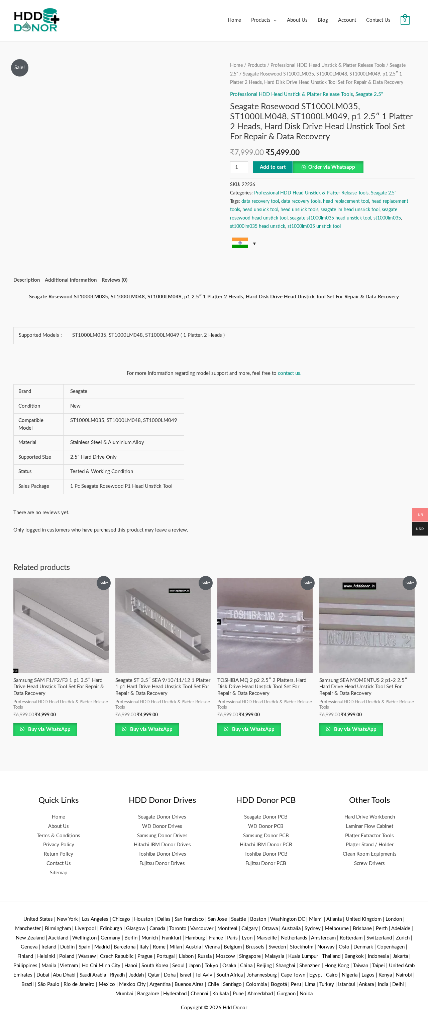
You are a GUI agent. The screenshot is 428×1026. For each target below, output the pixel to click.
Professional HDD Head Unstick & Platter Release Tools (328, 65)
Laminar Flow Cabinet (369, 826)
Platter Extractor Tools (369, 835)
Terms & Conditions (58, 835)
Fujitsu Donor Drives (162, 863)
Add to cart (273, 167)
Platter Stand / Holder (370, 844)
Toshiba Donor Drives (162, 854)
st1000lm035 (387, 218)
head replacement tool (346, 201)
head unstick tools (299, 209)
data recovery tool (260, 201)
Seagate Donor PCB (266, 817)
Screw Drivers (369, 863)
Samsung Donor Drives (162, 835)
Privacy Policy (58, 844)
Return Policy (58, 854)
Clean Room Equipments (370, 854)
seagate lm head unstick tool (350, 209)
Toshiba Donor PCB (266, 854)
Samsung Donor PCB (266, 835)
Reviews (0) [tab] (114, 280)
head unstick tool (260, 209)
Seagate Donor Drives (162, 817)
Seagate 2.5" (369, 94)
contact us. (290, 373)
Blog (323, 20)
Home (234, 20)
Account (347, 20)
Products (261, 20)
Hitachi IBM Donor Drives (162, 844)
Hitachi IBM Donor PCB (266, 844)
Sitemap (58, 872)
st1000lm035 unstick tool (314, 226)
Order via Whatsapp (331, 167)
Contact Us (378, 20)
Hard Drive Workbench (369, 817)
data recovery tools (301, 201)
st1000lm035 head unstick (257, 226)
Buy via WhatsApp (49, 729)
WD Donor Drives (162, 826)
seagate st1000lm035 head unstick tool (330, 218)
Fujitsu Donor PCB (265, 863)
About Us (297, 20)
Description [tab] (26, 280)
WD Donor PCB (266, 826)
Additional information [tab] (71, 280)
